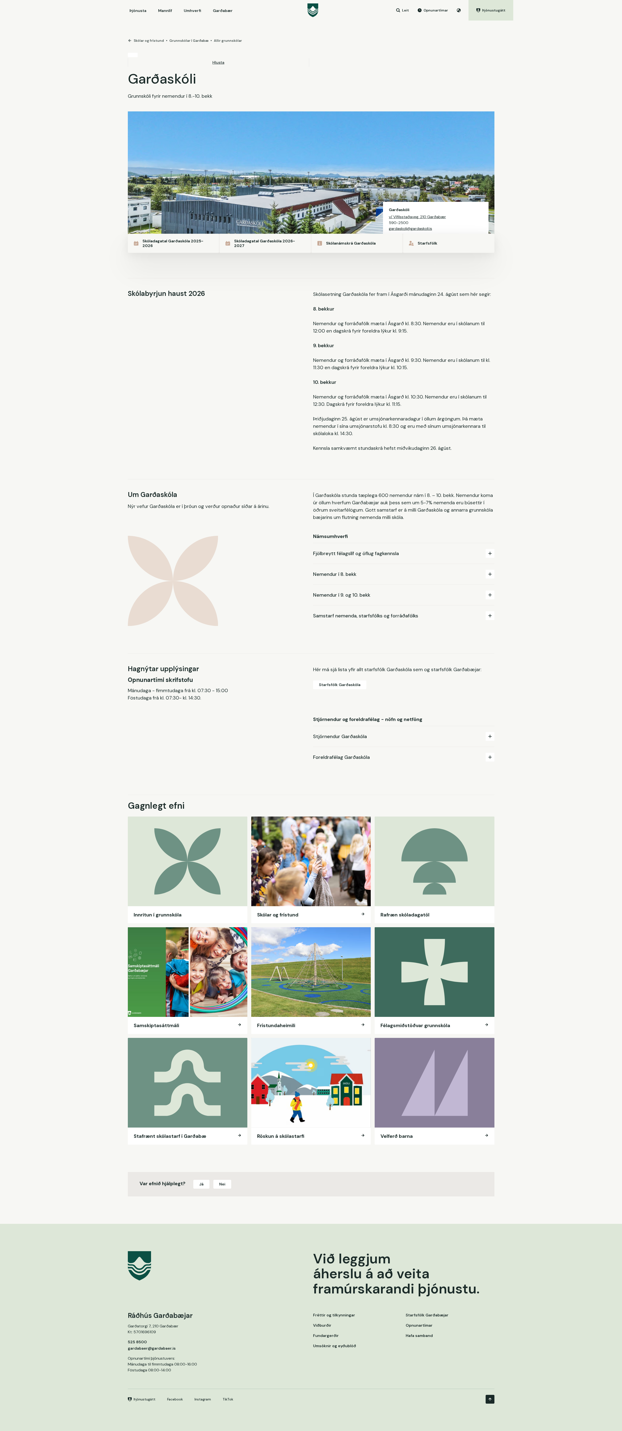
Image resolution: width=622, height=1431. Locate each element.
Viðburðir (322, 1325)
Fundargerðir (326, 1335)
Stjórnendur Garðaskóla (340, 736)
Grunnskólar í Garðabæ (188, 40)
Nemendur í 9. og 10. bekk (341, 595)
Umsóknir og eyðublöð (334, 1345)
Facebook (175, 1399)
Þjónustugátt (144, 1399)
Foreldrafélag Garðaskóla (341, 757)
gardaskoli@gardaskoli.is (410, 228)
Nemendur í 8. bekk (334, 574)
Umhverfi (192, 10)
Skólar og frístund (149, 40)
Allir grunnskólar (228, 40)
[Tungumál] (459, 10)
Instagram (203, 1399)
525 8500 (137, 1342)
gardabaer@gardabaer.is (152, 1348)
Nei (222, 1184)
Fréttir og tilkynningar (334, 1315)
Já (201, 1184)
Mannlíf (165, 10)
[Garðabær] (312, 10)
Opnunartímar (419, 1325)
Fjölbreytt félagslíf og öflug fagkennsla (356, 553)
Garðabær (223, 10)
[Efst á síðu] (490, 1399)
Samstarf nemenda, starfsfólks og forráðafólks (365, 616)
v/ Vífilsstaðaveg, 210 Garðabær (417, 216)
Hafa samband (419, 1335)
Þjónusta (138, 10)
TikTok (228, 1399)
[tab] (403, 553)
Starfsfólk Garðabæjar (427, 1315)
